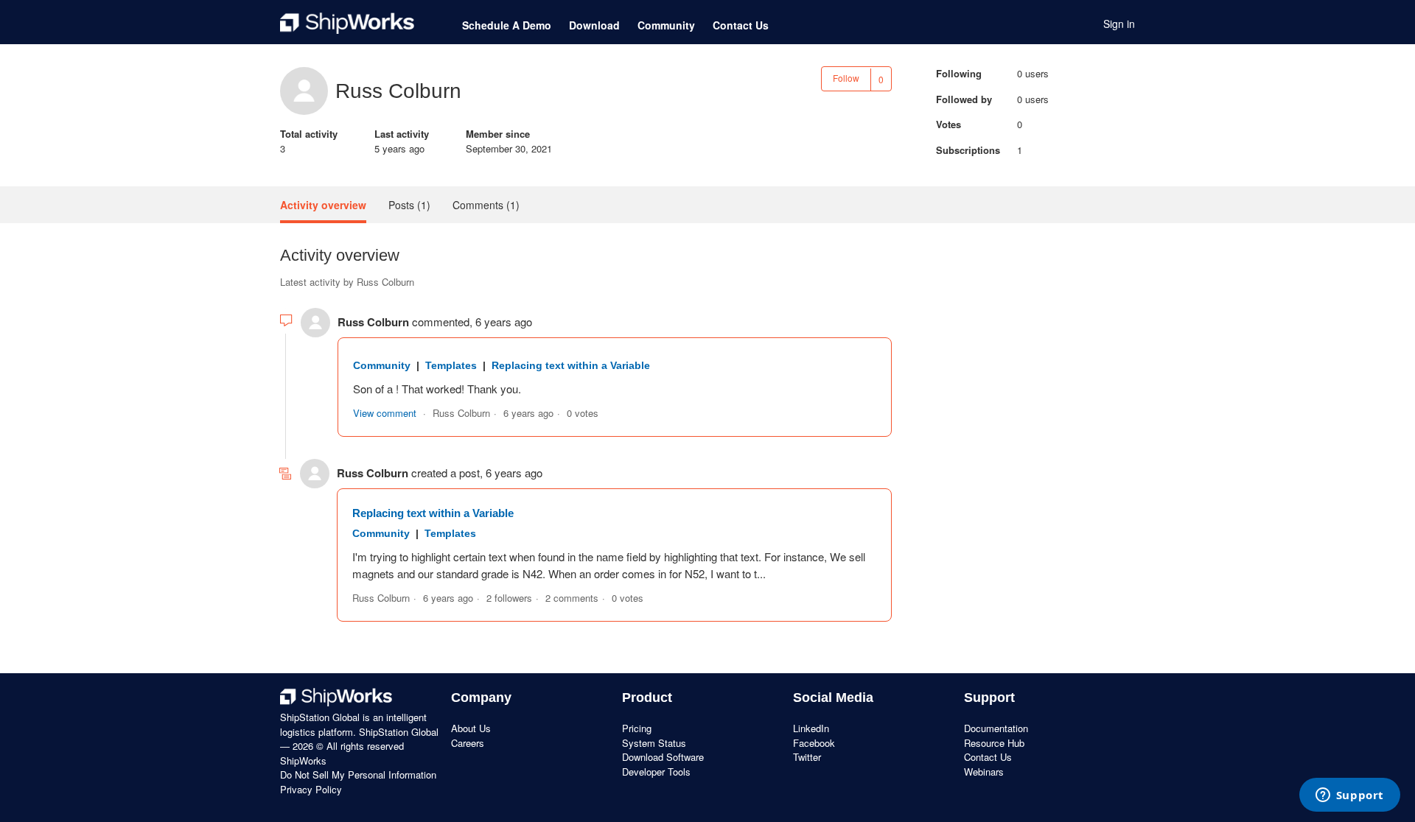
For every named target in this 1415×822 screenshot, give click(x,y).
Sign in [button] (1119, 23)
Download (594, 25)
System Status (654, 743)
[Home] (347, 24)
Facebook (814, 743)
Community (666, 25)
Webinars (984, 772)
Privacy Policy (311, 789)
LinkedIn (811, 728)
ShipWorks (303, 760)
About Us (471, 728)
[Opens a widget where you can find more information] (1349, 796)
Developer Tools (656, 772)
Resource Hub (994, 743)
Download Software (663, 757)
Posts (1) (409, 204)
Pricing (636, 728)
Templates (451, 365)
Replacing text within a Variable (571, 365)
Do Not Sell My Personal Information (358, 774)
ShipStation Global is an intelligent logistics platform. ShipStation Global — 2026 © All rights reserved (359, 731)
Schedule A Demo (506, 25)
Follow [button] (846, 77)
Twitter (807, 757)
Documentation (996, 728)
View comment (384, 413)
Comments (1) (486, 204)
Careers (467, 743)
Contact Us (741, 25)
